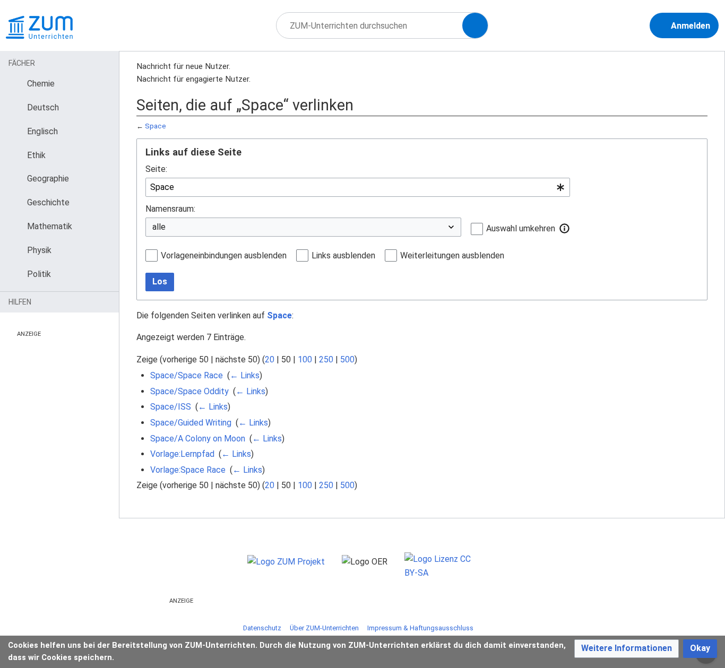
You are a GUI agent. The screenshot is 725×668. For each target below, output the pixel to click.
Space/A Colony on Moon (197, 438)
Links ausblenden (343, 255)
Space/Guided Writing (190, 423)
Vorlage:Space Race (188, 470)
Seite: (156, 169)
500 (347, 359)
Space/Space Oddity (189, 391)
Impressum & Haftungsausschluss (420, 628)
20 (269, 359)
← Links (245, 375)
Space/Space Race (186, 375)
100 (305, 359)
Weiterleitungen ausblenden (452, 255)
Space (155, 126)
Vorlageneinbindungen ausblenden (224, 255)
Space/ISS (170, 407)
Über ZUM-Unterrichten (324, 628)
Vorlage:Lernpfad (182, 454)
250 (326, 359)
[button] (564, 228)
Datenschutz (262, 628)
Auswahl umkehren (520, 228)
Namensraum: (170, 209)
